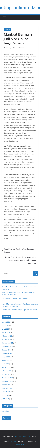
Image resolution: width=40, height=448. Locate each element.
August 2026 (6, 322)
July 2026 (5, 325)
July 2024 (5, 395)
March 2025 (6, 367)
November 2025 (7, 346)
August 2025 (6, 357)
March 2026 (6, 332)
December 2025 (7, 343)
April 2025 (5, 364)
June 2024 (5, 399)
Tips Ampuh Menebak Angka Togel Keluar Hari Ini (19, 310)
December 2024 (7, 378)
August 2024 (6, 392)
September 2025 (7, 353)
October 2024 (6, 385)
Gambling (7, 29)
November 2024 (7, 381)
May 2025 (5, 360)
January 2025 (6, 374)
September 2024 (7, 388)
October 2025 (6, 350)
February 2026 (7, 336)
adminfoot (21, 48)
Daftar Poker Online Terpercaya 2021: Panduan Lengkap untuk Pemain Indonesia (20, 260)
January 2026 (6, 339)
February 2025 (7, 371)
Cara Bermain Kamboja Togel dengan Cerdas (19, 250)
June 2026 (5, 329)
